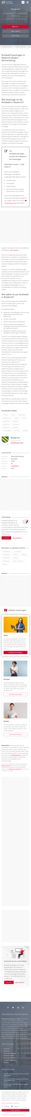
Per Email (16, 31)
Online (16, 27)
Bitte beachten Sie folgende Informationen (16, 19)
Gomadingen (21, 415)
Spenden (6, 538)
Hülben (23, 418)
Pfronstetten (6, 424)
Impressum (7, 1049)
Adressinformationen (15, 734)
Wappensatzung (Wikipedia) (15, 769)
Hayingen (16, 418)
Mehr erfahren (17, 538)
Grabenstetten (7, 418)
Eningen (13, 415)
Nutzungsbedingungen (10, 1053)
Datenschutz (7, 1051)
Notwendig (6, 1106)
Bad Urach (17, 430)
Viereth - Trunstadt (18, 561)
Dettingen (5, 415)
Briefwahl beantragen (15, 652)
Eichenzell (24, 554)
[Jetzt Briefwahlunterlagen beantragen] (23, 2)
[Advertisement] (15, 841)
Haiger (4, 564)
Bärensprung (6, 561)
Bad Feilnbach (17, 551)
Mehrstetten (6, 421)
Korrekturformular (16, 755)
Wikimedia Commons (6, 765)
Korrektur (6, 1062)
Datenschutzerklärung (7, 1103)
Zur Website (14, 466)
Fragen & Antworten (9, 1055)
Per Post (16, 36)
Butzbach (15, 558)
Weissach (15, 554)
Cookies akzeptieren (15, 1110)
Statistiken (16, 1106)
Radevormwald (7, 551)
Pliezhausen (6, 427)
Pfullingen (16, 424)
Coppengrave (6, 558)
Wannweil (25, 430)
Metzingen (15, 421)
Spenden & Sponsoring (10, 1060)
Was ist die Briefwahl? (9, 1058)
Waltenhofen (6, 554)
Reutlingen (15, 427)
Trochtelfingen (7, 430)
